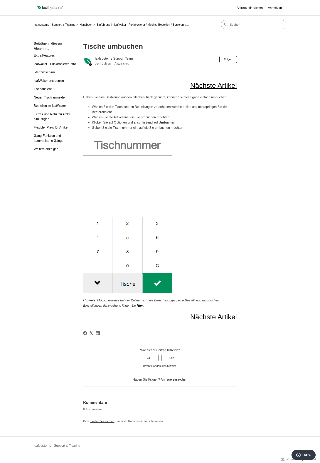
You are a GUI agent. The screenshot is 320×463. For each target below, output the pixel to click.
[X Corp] (91, 333)
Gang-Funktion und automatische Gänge (48, 138)
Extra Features (44, 55)
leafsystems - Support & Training (54, 24)
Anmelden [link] (275, 7)
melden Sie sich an (102, 421)
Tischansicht (43, 89)
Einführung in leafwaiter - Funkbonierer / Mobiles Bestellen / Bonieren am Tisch (146, 24)
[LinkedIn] (98, 333)
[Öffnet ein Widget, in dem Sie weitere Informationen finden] (303, 455)
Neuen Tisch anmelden (50, 97)
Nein (171, 357)
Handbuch (86, 24)
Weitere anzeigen (46, 149)
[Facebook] (85, 333)
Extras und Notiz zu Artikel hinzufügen (52, 116)
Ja (148, 357)
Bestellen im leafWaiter (50, 105)
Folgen (228, 59)
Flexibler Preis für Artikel (51, 127)
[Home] (50, 8)
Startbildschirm (44, 72)
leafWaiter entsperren (49, 80)
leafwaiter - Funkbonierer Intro (55, 64)
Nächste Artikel (213, 85)
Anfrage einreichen (250, 7)
